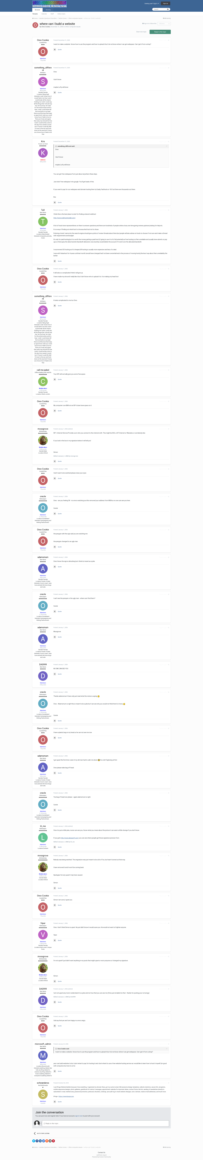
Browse (37, 10)
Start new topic (141, 32)
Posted (61, 40)
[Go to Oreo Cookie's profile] (35, 25)
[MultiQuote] (54, 49)
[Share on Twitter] (33, 1140)
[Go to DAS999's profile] (43, 676)
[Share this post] (168, 40)
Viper (42, 923)
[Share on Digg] (40, 1140)
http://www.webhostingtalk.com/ (64, 218)
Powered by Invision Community (101, 1157)
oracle (43, 496)
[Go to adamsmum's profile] (43, 568)
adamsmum (43, 557)
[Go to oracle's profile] (43, 508)
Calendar (44, 14)
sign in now (79, 1116)
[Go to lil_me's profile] (43, 837)
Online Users (61, 14)
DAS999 (43, 664)
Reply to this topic (160, 32)
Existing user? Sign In (151, 3)
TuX (43, 210)
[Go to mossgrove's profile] (43, 440)
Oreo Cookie (46, 27)
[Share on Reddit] (46, 1140)
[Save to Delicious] (43, 1140)
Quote (60, 49)
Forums (35, 14)
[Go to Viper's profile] (43, 934)
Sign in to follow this (150, 23)
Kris (43, 141)
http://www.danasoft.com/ (70, 838)
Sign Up (165, 3)
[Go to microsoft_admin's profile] (43, 1055)
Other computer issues (72, 27)
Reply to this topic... (52, 1123)
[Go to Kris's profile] (43, 153)
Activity (48, 10)
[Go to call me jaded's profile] (43, 381)
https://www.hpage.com (66, 1096)
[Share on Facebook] (37, 1140)
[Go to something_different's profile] (43, 81)
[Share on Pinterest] (53, 1140)
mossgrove (43, 429)
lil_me (43, 826)
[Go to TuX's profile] (43, 221)
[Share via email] (50, 1140)
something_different (43, 68)
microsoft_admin (43, 1044)
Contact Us (101, 1152)
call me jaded (43, 370)
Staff (52, 14)
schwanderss (43, 1083)
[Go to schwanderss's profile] (43, 1094)
